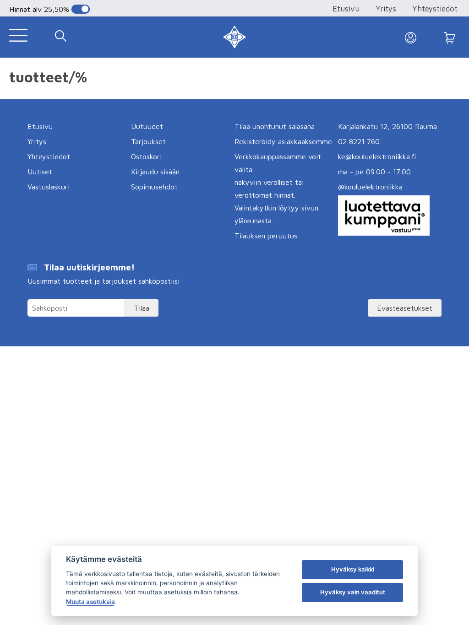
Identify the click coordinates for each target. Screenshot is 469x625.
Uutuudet (147, 126)
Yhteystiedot (435, 8)
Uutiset (39, 171)
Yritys (386, 8)
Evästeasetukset (404, 308)
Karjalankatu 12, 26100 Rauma (387, 126)
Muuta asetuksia (90, 601)
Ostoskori (146, 156)
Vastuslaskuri (48, 187)
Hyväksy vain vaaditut (352, 592)
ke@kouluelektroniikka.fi (377, 156)
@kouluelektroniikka (370, 187)
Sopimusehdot (154, 187)
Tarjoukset (148, 141)
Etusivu (346, 8)
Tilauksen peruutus (265, 236)
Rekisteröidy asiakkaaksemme (283, 141)
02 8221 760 (359, 141)
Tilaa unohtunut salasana (274, 126)
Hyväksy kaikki (352, 569)
